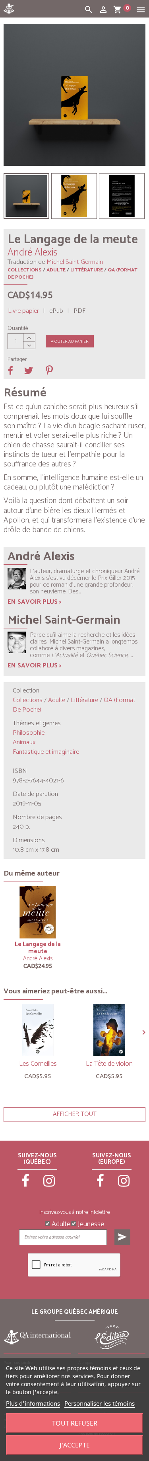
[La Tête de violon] (109, 1030)
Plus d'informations (33, 1403)
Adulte (56, 270)
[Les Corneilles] (38, 1030)
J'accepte (75, 1445)
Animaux (24, 742)
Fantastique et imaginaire (46, 752)
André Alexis (37, 959)
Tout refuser (74, 1423)
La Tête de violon (109, 1063)
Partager (17, 360)
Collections (25, 270)
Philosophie (29, 733)
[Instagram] (49, 1184)
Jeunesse (90, 1223)
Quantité (18, 329)
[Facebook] (26, 1184)
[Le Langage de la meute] (26, 196)
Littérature (86, 270)
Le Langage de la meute (38, 947)
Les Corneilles (38, 1063)
